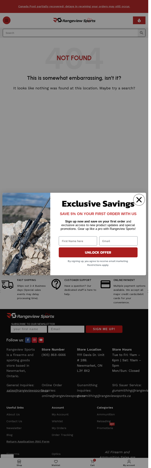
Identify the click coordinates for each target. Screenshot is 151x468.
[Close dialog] (139, 199)
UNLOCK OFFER (98, 252)
